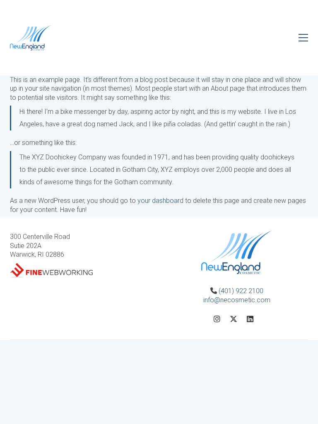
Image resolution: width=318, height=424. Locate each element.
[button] (303, 37)
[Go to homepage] (30, 38)
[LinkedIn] (250, 319)
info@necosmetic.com (236, 300)
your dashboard (160, 201)
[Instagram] (217, 319)
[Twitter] (233, 319)
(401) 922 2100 (240, 291)
